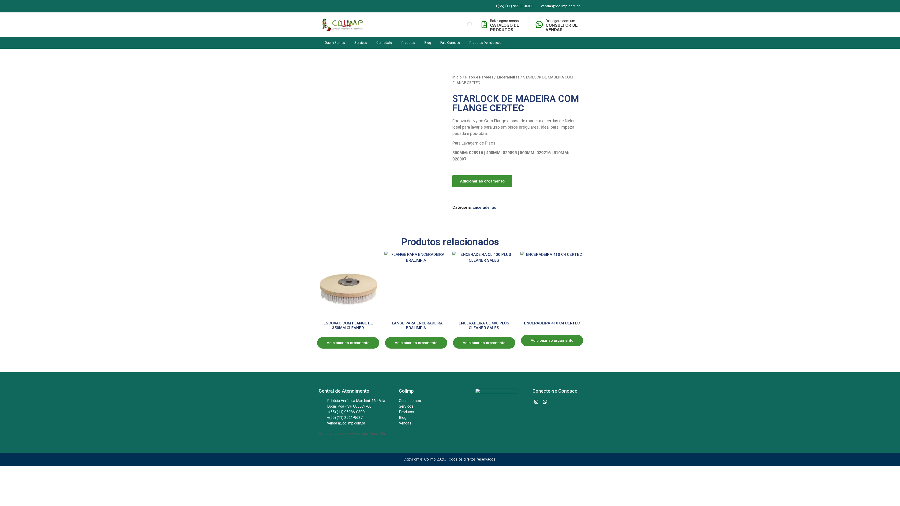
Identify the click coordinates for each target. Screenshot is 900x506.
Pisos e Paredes (479, 77)
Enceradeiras (508, 77)
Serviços (360, 43)
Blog (427, 43)
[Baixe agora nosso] (484, 24)
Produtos (408, 43)
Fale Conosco (450, 43)
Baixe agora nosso (504, 21)
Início (457, 77)
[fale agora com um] (539, 24)
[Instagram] (536, 402)
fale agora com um (560, 21)
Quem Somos (335, 43)
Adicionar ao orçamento (482, 181)
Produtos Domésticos (485, 43)
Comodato (384, 43)
